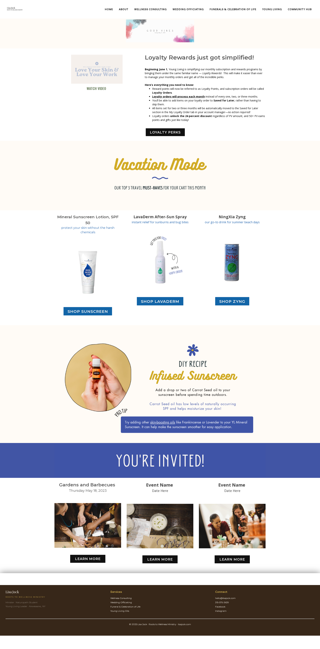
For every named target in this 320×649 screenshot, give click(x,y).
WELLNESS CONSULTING (150, 9)
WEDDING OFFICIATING (188, 9)
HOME (109, 9)
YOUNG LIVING (272, 9)
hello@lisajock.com (225, 598)
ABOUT (123, 9)
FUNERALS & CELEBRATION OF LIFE (233, 9)
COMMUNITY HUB (300, 9)
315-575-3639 (222, 602)
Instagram (220, 611)
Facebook (220, 606)
